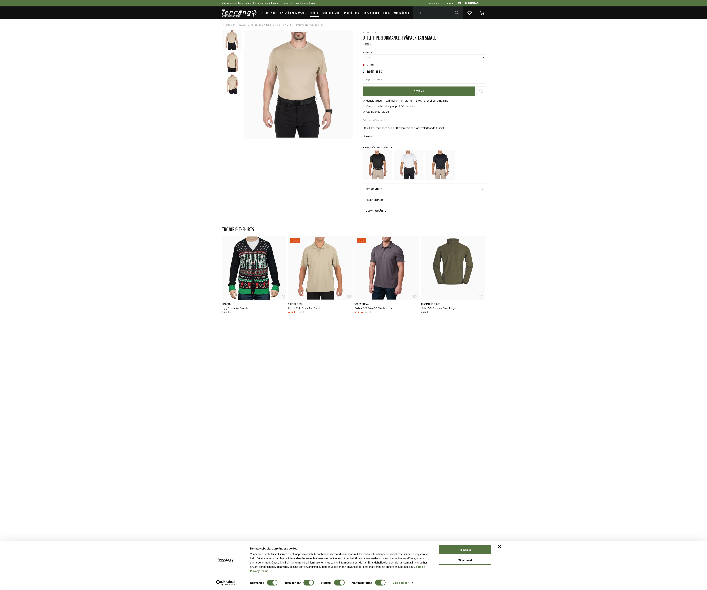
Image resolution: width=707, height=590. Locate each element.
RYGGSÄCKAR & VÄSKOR (293, 12)
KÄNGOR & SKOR (331, 12)
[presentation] (232, 40)
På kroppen (256, 25)
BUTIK (386, 12)
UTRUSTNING (269, 12)
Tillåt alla (465, 549)
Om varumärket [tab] (377, 211)
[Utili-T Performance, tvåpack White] (408, 165)
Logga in (449, 3)
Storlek (367, 52)
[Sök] (456, 13)
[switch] (308, 583)
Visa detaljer (401, 582)
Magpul (226, 304)
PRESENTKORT (371, 12)
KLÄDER (314, 12)
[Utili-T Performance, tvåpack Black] (377, 165)
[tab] (232, 40)
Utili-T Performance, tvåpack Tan (305, 25)
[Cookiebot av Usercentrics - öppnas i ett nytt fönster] (226, 583)
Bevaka (419, 91)
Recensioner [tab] (374, 200)
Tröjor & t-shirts (275, 25)
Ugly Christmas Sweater (235, 308)
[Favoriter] (469, 12)
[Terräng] (239, 13)
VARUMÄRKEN (401, 12)
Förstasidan (228, 25)
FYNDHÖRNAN (351, 12)
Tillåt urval (465, 560)
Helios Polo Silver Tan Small (304, 308)
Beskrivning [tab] (374, 189)
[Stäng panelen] (499, 546)
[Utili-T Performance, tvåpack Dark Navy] (440, 165)
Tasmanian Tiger (431, 304)
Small (368, 57)
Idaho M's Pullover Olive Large (438, 308)
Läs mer (367, 136)
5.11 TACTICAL (370, 32)
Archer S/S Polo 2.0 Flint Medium (373, 308)
